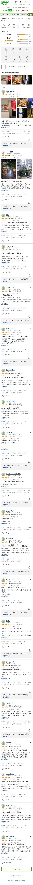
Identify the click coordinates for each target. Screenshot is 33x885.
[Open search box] (3, 67)
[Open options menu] (30, 91)
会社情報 (10, 881)
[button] (6, 79)
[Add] (29, 19)
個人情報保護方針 (20, 881)
